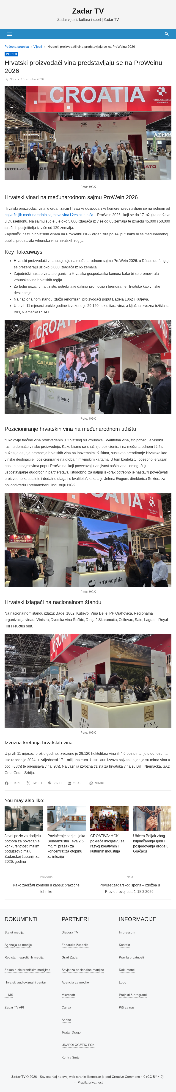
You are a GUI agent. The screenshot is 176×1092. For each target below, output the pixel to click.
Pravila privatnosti (90, 1082)
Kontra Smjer (71, 1057)
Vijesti (37, 46)
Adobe (66, 1020)
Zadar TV (88, 11)
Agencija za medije (18, 945)
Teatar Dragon (72, 1032)
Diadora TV (70, 932)
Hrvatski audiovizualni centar (25, 982)
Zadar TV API (14, 1007)
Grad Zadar (70, 957)
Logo (122, 982)
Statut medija (14, 932)
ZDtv (12, 79)
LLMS (9, 995)
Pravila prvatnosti (131, 957)
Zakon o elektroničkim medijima (27, 970)
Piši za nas (127, 1007)
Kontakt (124, 945)
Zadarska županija (75, 945)
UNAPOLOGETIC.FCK (78, 1045)
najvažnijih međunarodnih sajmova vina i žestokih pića (49, 215)
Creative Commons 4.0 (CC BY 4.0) (138, 1076)
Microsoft (68, 995)
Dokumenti (127, 970)
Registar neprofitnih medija (24, 957)
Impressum (127, 932)
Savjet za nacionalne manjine (83, 970)
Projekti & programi (133, 995)
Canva (66, 1007)
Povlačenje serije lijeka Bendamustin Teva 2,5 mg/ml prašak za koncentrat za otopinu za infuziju (66, 846)
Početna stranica (17, 46)
